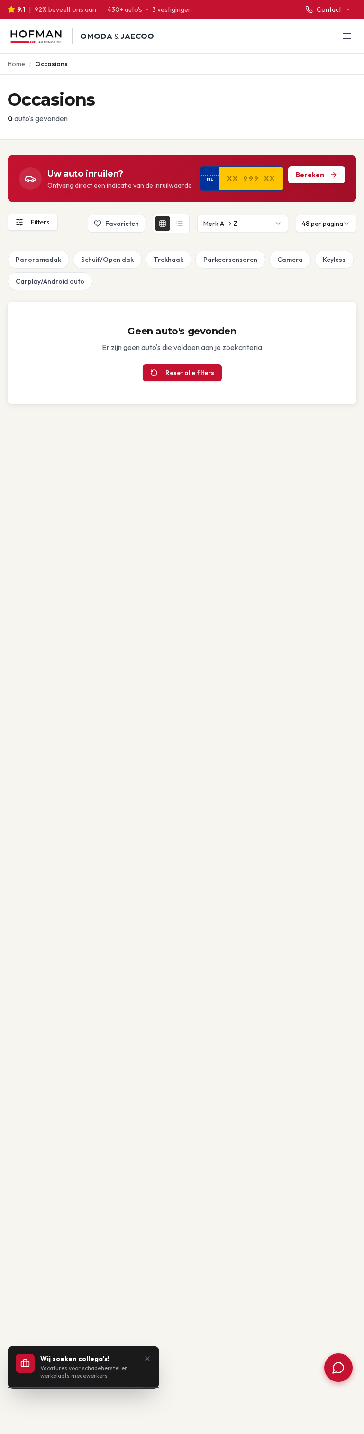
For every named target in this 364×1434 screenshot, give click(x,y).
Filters (40, 222)
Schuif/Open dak (107, 259)
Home (16, 64)
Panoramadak (38, 259)
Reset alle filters (189, 372)
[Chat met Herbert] (338, 1367)
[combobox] (242, 223)
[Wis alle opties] (9, 259)
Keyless (334, 259)
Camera (290, 259)
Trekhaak (168, 259)
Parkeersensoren (230, 259)
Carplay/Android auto (50, 281)
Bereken (310, 174)
